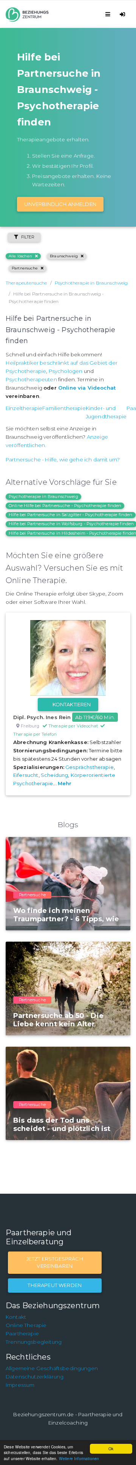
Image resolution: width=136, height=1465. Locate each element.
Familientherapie (64, 408)
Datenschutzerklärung (34, 1377)
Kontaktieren (72, 704)
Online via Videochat (87, 388)
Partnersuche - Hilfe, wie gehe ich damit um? (63, 459)
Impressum (20, 1385)
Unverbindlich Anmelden (60, 204)
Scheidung (54, 775)
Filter (27, 237)
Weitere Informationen (79, 1458)
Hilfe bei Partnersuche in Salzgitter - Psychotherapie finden (71, 514)
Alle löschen (20, 256)
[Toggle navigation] (109, 14)
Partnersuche (25, 268)
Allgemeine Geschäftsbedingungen (52, 1368)
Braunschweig (64, 256)
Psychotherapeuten (31, 379)
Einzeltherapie (24, 408)
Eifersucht (26, 775)
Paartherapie (22, 1333)
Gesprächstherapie (89, 767)
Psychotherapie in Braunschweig (43, 496)
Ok (110, 1448)
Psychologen (66, 371)
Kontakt (16, 1317)
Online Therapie (26, 1325)
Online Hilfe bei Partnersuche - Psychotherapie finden (65, 505)
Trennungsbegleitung (34, 1342)
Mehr (65, 783)
